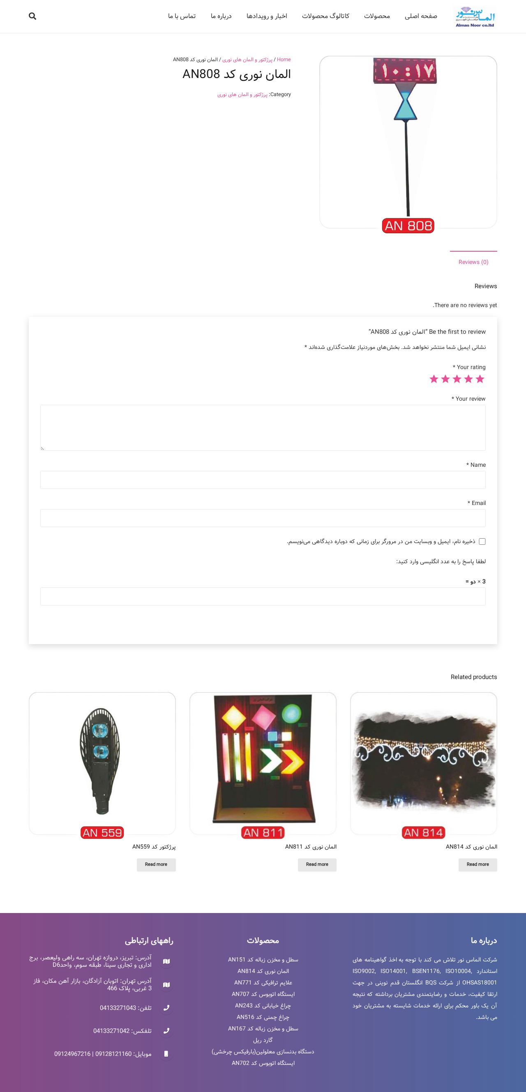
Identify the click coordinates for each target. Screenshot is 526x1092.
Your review (469, 399)
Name (476, 465)
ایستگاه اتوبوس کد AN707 (263, 994)
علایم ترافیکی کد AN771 (263, 982)
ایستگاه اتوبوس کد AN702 (263, 1063)
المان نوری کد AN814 (263, 971)
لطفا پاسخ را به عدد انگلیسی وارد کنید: (441, 561)
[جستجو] (32, 16)
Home (284, 60)
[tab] (473, 262)
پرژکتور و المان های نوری (247, 60)
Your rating (469, 367)
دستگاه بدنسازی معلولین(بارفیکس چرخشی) (263, 1051)
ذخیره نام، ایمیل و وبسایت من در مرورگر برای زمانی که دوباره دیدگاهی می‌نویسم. (381, 541)
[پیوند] (474, 16)
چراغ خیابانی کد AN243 (263, 1005)
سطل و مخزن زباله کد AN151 (263, 959)
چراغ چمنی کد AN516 (263, 1017)
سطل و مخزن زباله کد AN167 (263, 1028)
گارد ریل (263, 1040)
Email (477, 503)
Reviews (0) (474, 262)
